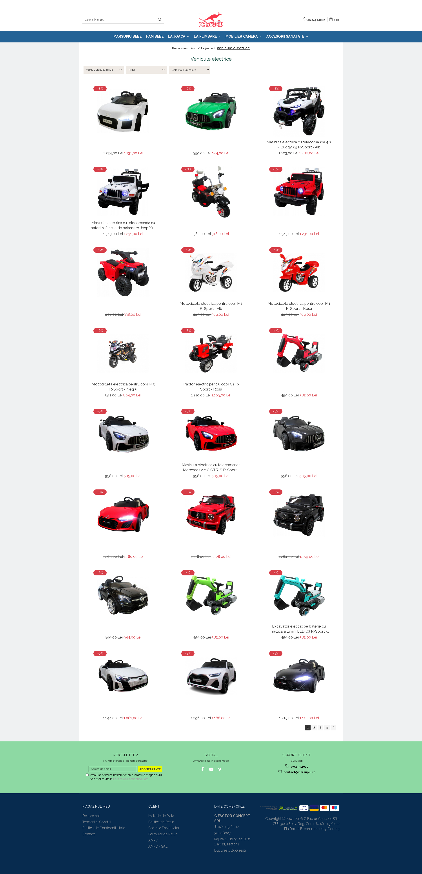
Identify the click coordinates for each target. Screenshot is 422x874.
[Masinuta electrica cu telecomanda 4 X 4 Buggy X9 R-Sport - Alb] (299, 111)
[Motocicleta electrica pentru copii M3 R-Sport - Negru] (123, 353)
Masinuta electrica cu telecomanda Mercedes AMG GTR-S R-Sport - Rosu (211, 467)
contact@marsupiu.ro (299, 772)
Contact (88, 834)
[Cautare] (160, 20)
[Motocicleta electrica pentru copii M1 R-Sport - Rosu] (299, 272)
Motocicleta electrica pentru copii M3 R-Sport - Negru (123, 386)
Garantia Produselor (163, 828)
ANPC (153, 840)
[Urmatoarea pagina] (333, 727)
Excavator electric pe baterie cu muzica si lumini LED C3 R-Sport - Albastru (299, 628)
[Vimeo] (220, 769)
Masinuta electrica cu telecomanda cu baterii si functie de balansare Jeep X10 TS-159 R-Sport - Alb (123, 225)
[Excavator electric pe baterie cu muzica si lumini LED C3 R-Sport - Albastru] (299, 595)
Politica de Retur (161, 822)
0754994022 (299, 766)
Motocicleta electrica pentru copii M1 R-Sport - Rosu (298, 305)
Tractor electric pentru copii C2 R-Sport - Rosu (211, 386)
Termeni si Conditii (96, 822)
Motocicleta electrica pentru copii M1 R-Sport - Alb (211, 305)
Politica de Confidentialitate (130, 779)
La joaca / (208, 48)
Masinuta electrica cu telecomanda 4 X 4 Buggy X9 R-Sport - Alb (298, 144)
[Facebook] (202, 769)
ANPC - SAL (157, 846)
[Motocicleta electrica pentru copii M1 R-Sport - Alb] (211, 272)
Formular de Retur (162, 834)
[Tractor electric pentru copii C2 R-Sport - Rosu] (211, 353)
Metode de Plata (161, 816)
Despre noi (91, 816)
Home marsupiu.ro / (186, 48)
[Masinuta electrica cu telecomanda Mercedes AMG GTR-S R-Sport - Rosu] (211, 434)
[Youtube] (211, 769)
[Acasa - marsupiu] (211, 19)
